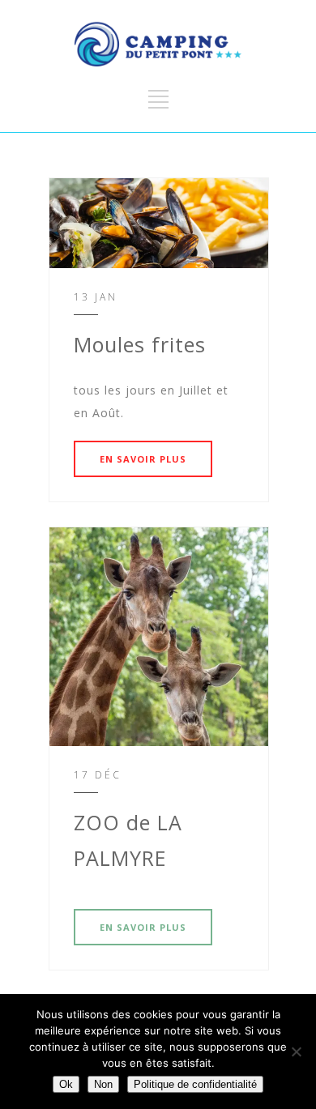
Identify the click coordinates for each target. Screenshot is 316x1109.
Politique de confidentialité (195, 1084)
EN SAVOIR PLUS (143, 459)
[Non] (296, 1051)
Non (103, 1084)
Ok (66, 1084)
